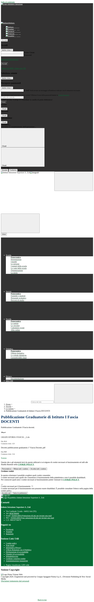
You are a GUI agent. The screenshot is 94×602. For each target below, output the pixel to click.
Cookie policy (11, 543)
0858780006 (14, 513)
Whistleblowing (12, 556)
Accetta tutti (38, 469)
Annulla (4, 170)
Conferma (13, 170)
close (4, 234)
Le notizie (10, 409)
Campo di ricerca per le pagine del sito (16, 402)
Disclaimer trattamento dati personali (15, 581)
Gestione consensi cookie (15, 559)
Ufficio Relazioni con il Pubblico (18, 550)
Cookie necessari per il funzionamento (16, 486)
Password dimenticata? (10, 59)
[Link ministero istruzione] (12, 4)
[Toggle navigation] (20, 223)
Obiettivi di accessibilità (15, 554)
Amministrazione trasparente (17, 561)
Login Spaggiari (63, 95)
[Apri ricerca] (73, 181)
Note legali (10, 545)
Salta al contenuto (8, 2)
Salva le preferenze (20, 493)
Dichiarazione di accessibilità (17, 552)
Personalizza (6, 469)
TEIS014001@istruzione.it (31, 516)
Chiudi (4, 109)
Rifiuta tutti (21, 469)
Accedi (4, 40)
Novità (8, 406)
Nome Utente (29, 52)
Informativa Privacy (13, 548)
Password (28, 55)
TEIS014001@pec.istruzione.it (32, 518)
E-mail (26, 90)
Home (8, 404)
